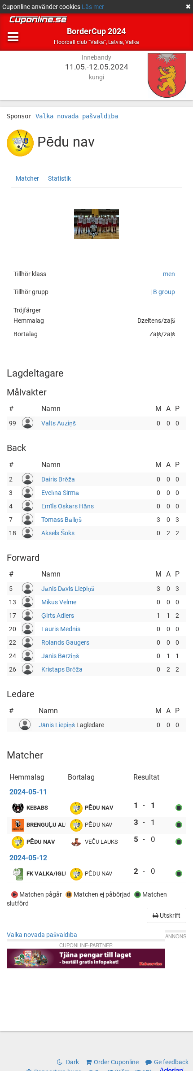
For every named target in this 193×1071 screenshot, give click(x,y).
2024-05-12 (28, 858)
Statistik (59, 178)
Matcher (27, 178)
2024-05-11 (28, 792)
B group (164, 291)
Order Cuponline (116, 1062)
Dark (72, 1062)
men (169, 274)
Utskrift (169, 915)
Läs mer (93, 6)
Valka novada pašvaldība (76, 116)
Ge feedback (171, 1062)
